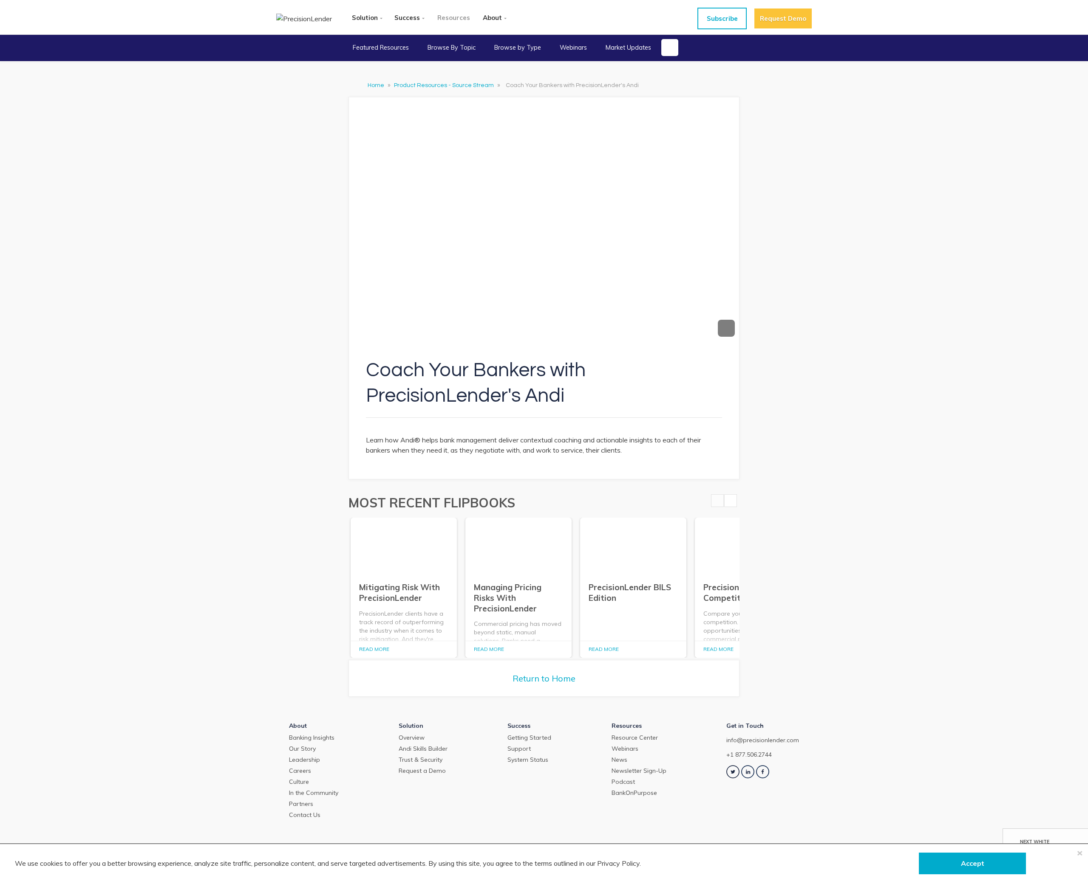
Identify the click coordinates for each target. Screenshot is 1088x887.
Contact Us (304, 815)
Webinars (573, 47)
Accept (972, 863)
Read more (374, 649)
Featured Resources (381, 47)
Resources (453, 18)
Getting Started (529, 737)
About (492, 18)
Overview (412, 737)
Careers (300, 770)
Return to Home (544, 678)
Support (519, 748)
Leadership (304, 759)
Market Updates (628, 47)
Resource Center (635, 737)
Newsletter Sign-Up (639, 770)
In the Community (313, 793)
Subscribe (722, 18)
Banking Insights (311, 737)
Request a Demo (422, 770)
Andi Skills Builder (423, 748)
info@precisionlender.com (762, 740)
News (619, 759)
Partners (301, 804)
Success (407, 18)
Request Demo (783, 18)
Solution (365, 18)
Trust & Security (420, 759)
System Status (527, 759)
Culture (299, 782)
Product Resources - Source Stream (444, 85)
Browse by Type (517, 47)
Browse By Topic (452, 47)
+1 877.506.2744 (749, 754)
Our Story (302, 748)
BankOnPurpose (634, 793)
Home (376, 85)
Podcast (623, 782)
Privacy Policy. (619, 863)
